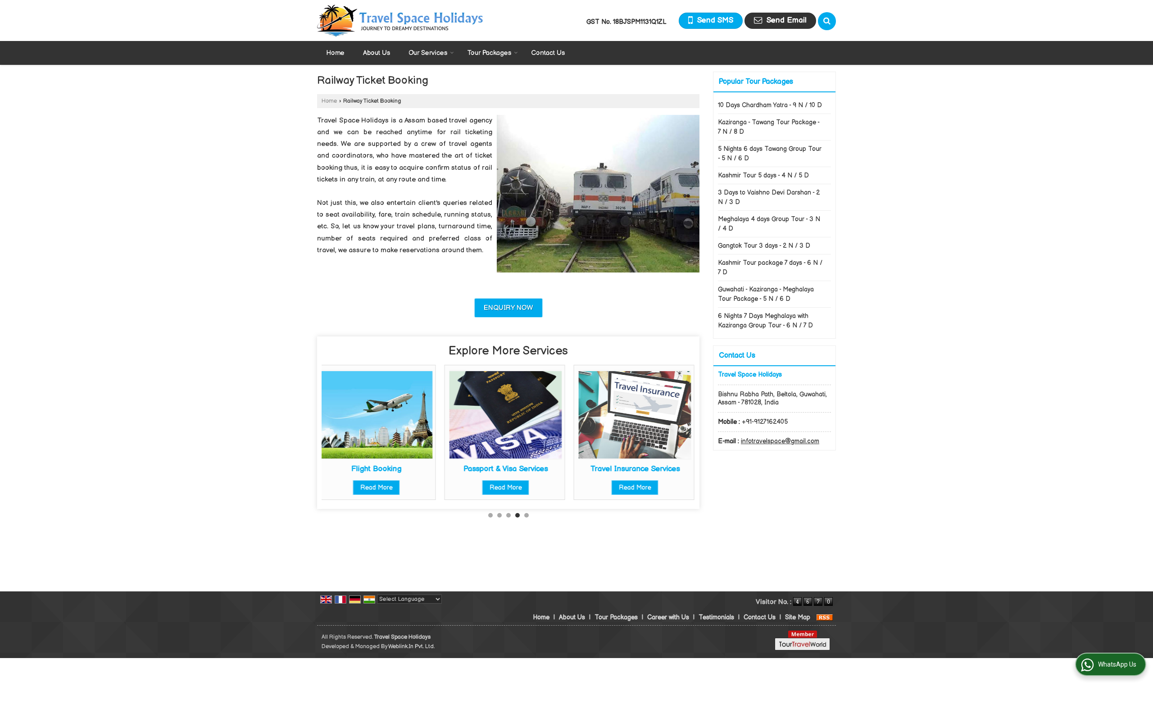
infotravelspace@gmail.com (780, 441)
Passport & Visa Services (383, 468)
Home (335, 53)
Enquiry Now (508, 308)
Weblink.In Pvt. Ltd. (411, 646)
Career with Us (668, 617)
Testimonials (716, 617)
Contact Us (548, 53)
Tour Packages (489, 53)
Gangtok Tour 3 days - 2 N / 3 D (764, 246)
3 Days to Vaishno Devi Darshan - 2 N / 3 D (769, 197)
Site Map (797, 617)
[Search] (827, 21)
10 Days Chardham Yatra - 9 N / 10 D (770, 105)
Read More (384, 487)
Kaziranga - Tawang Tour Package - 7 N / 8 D (768, 127)
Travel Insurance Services (513, 468)
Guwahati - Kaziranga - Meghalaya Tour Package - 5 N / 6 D (766, 294)
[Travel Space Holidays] (400, 20)
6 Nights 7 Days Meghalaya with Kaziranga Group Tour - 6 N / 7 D (765, 320)
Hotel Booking (642, 468)
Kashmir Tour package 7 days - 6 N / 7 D (770, 267)
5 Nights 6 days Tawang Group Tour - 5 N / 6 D (770, 153)
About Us (376, 53)
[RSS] (825, 617)
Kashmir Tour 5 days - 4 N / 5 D (763, 175)
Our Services (428, 53)
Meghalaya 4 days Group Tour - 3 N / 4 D (769, 223)
